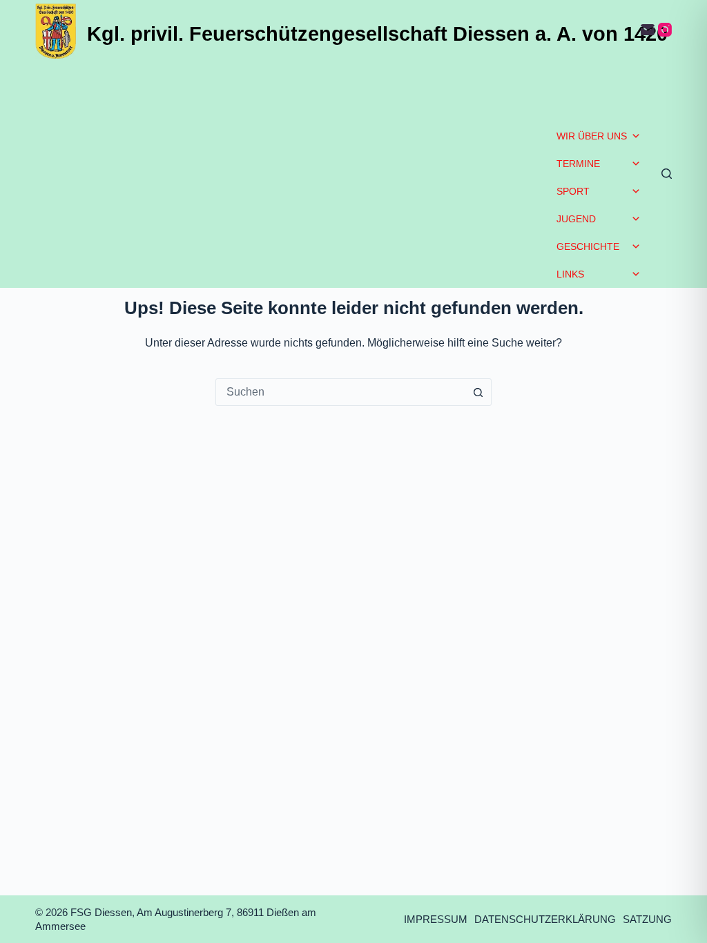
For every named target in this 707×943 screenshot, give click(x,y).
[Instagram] (665, 30)
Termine (578, 163)
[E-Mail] (648, 30)
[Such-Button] (478, 392)
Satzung (647, 919)
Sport (573, 191)
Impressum (435, 919)
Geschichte (587, 246)
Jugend (576, 218)
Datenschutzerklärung (545, 919)
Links (570, 274)
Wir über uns (591, 136)
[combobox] (340, 392)
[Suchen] (666, 173)
